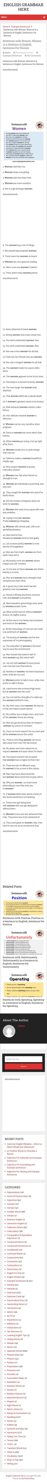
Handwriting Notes (15, 1304)
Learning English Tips (17, 1335)
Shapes (10, 1401)
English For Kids (14, 1273)
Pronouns (11, 1370)
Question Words (14, 1386)
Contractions (13, 1265)
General (10, 1285)
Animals (10, 1208)
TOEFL (10, 1444)
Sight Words (12, 1405)
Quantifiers (12, 1382)
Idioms (10, 1312)
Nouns (10, 1347)
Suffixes (10, 1425)
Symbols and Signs (16, 1429)
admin (7, 52)
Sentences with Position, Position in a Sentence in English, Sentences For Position (23, 921)
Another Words (14, 1212)
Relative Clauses (15, 1394)
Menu (4, 17)
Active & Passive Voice (17, 1196)
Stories (10, 1421)
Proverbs (11, 1374)
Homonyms (12, 1308)
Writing (10, 1464)
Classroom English (15, 1223)
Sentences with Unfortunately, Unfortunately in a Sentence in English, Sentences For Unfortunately (20, 962)
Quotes (10, 1390)
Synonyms (12, 1432)
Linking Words (13, 1339)
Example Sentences (12, 55)
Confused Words (15, 1254)
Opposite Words (14, 1351)
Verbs (9, 1452)
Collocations (13, 1231)
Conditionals (12, 1250)
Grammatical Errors (16, 1300)
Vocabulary (12, 1456)
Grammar (11, 1292)
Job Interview (13, 1331)
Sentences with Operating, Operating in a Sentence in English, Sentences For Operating (23, 1002)
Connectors (12, 1261)
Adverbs (11, 1204)
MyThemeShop (27, 1478)
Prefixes (10, 1362)
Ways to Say (13, 1460)
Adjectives (12, 1200)
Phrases (10, 1359)
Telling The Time (15, 1436)
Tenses (10, 1440)
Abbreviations (13, 1192)
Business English (14, 1219)
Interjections (13, 1327)
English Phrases (14, 1277)
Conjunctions (13, 1257)
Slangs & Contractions (17, 1413)
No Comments (34, 55)
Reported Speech (15, 1397)
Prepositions (13, 1366)
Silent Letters (13, 1409)
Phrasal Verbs (13, 1355)
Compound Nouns (15, 1242)
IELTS (9, 1316)
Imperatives (12, 1320)
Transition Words (14, 1448)
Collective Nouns (15, 1227)
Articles (10, 1215)
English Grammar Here (23, 7)
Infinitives (11, 1324)
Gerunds (11, 1289)
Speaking (11, 1417)
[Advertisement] (23, 94)
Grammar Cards (14, 1296)
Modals (10, 1343)
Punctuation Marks (15, 1378)
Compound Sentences (17, 1246)
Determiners (13, 1269)
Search (23, 1066)
